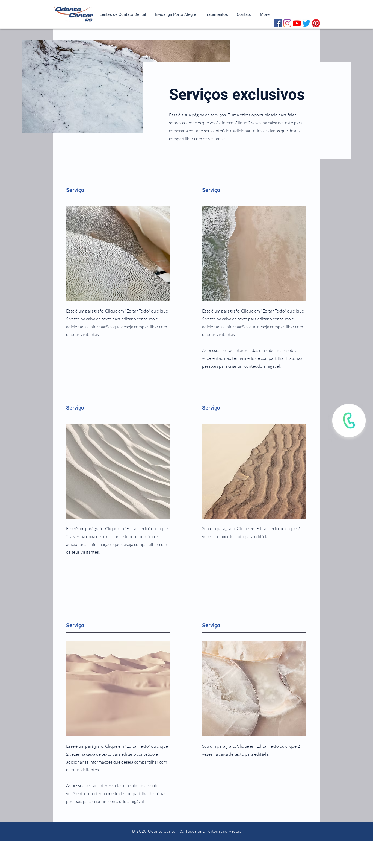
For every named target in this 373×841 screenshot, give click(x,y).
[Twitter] (306, 23)
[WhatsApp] (349, 420)
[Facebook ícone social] (278, 23)
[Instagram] (287, 23)
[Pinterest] (316, 23)
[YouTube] (297, 23)
